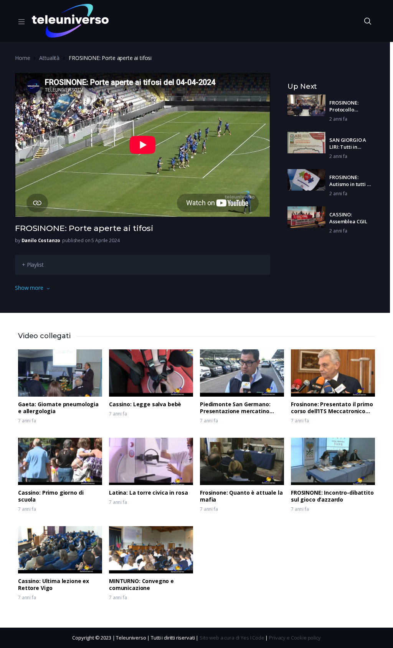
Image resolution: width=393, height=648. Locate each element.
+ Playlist (33, 264)
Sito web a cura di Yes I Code (232, 637)
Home (22, 57)
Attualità (49, 57)
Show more (29, 287)
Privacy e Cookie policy (295, 637)
